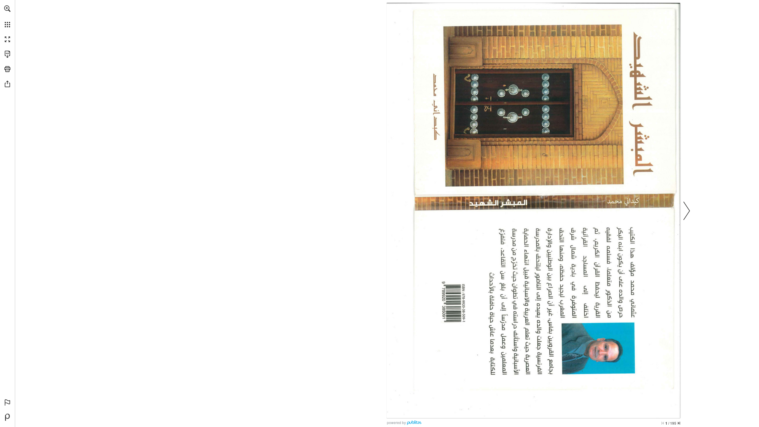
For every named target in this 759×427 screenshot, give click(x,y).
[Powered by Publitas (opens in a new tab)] (7, 417)
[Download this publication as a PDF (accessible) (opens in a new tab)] (7, 54)
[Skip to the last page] (679, 423)
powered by (396, 422)
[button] (7, 8)
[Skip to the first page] (662, 423)
